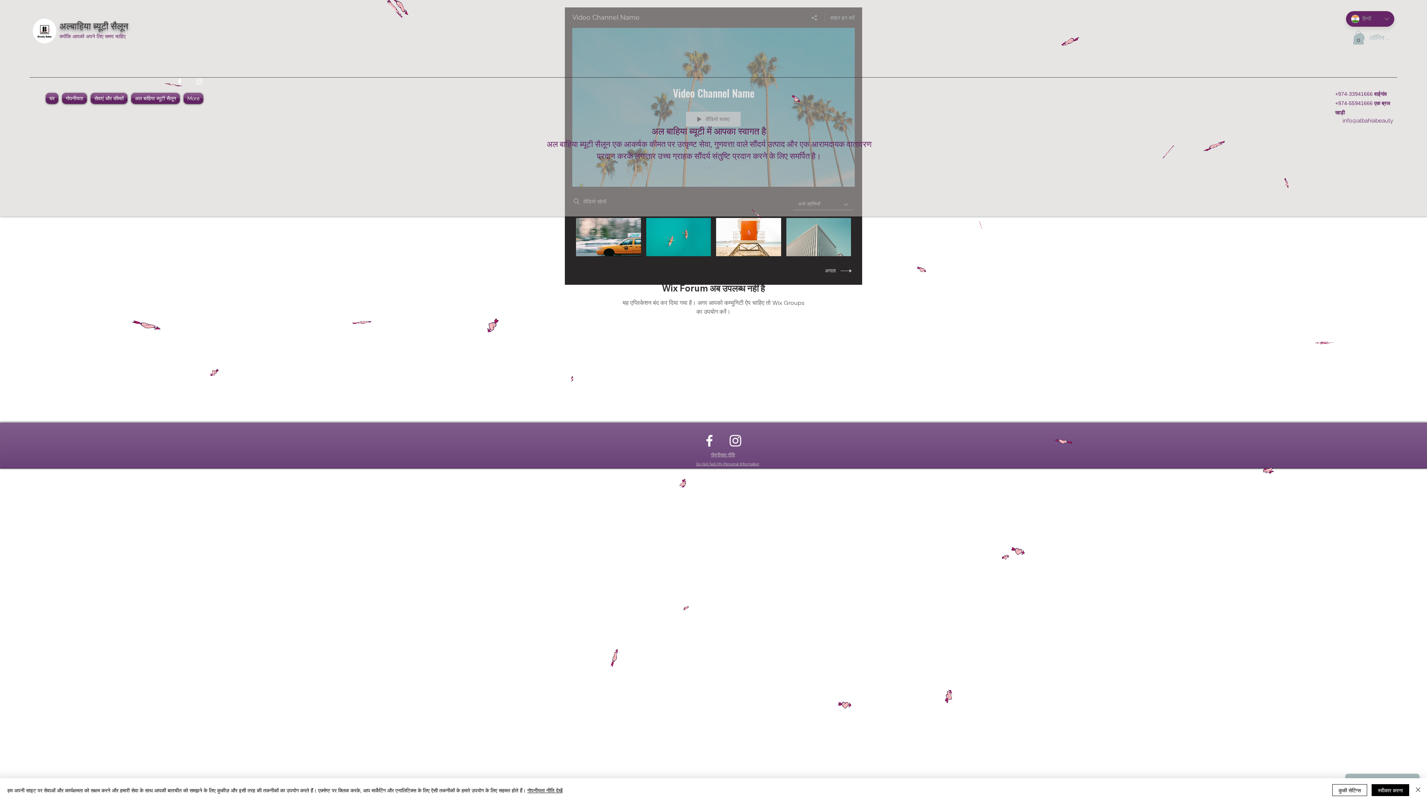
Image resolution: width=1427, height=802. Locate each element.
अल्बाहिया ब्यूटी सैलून (93, 25)
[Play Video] (608, 237)
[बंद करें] (1418, 790)
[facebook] (179, 81)
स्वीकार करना (1390, 790)
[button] (1358, 38)
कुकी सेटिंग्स (1350, 790)
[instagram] (199, 81)
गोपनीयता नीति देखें (545, 790)
